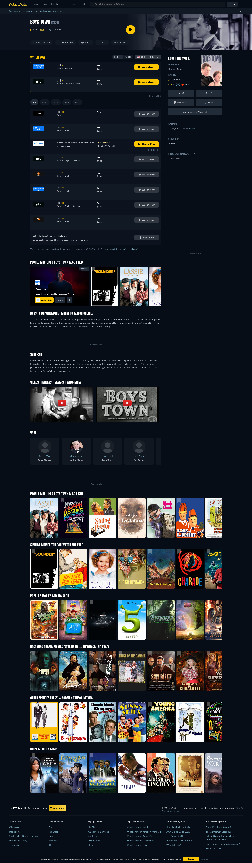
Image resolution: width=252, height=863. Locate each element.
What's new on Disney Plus (140, 840)
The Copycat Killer (175, 836)
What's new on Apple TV (139, 836)
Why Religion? (173, 845)
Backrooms (15, 831)
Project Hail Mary (18, 840)
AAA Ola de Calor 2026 (178, 831)
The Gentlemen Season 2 (218, 831)
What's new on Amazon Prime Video (145, 831)
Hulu (90, 845)
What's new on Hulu (137, 845)
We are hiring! (57, 808)
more (60, 300)
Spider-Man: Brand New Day (23, 836)
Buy (67, 102)
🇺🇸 (146, 57)
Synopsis (85, 42)
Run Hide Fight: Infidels (178, 827)
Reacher (53, 840)
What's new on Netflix (138, 827)
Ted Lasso (53, 831)
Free (44, 102)
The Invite (14, 845)
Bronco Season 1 (214, 848)
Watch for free (65, 42)
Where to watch (41, 42)
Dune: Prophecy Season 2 (218, 827)
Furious (52, 827)
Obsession (14, 827)
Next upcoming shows (216, 821)
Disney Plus (94, 840)
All (34, 102)
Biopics (191, 128)
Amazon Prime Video (98, 831)
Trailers (102, 42)
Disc (77, 102)
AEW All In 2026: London (179, 840)
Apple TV (92, 836)
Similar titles (120, 42)
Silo (50, 845)
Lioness (52, 836)
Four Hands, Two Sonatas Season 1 (223, 843)
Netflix (91, 827)
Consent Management (171, 811)
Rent (55, 102)
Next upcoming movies (176, 821)
